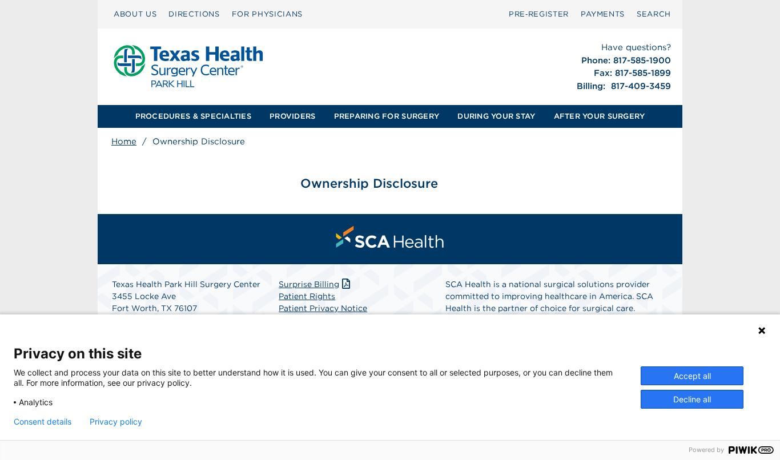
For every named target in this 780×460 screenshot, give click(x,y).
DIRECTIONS (194, 14)
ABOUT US (135, 14)
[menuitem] (135, 14)
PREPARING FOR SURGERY (386, 116)
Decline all (692, 399)
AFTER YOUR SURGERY (599, 116)
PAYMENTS (603, 14)
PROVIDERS (292, 116)
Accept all (692, 376)
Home (123, 141)
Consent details (42, 421)
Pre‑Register (539, 14)
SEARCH (654, 14)
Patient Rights (307, 296)
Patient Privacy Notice (323, 308)
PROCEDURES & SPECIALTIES (193, 116)
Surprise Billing (309, 284)
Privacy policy (116, 421)
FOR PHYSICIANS (267, 14)
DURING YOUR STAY (496, 116)
